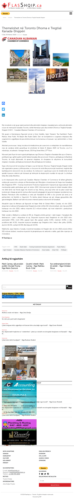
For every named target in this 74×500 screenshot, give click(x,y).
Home (4, 17)
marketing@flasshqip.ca (17, 472)
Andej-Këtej (5, 323)
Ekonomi (42, 453)
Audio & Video (44, 458)
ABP (40, 496)
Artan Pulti (55, 250)
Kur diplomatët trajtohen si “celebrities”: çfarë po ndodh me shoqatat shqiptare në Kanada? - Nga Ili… (36, 333)
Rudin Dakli (23, 247)
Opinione (4, 330)
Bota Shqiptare (6, 317)
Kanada (10, 17)
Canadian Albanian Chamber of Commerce (26, 250)
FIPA (15, 247)
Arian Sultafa (45, 250)
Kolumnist (4, 310)
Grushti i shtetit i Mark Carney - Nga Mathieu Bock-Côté (35, 266)
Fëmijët (5, 463)
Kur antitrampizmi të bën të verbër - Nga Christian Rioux (60, 266)
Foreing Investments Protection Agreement (41, 247)
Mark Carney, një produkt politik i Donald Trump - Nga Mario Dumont (12, 266)
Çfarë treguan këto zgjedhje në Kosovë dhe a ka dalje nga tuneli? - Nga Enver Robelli (32, 325)
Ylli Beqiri (63, 250)
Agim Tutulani (7, 250)
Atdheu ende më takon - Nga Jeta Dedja (16, 313)
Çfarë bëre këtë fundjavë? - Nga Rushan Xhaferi (19, 340)
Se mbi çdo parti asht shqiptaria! (13, 319)
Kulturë (6, 458)
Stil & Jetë (42, 456)
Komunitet (7, 456)
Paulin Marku (61, 247)
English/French (45, 451)
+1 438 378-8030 (14, 474)
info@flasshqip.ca (13, 470)
